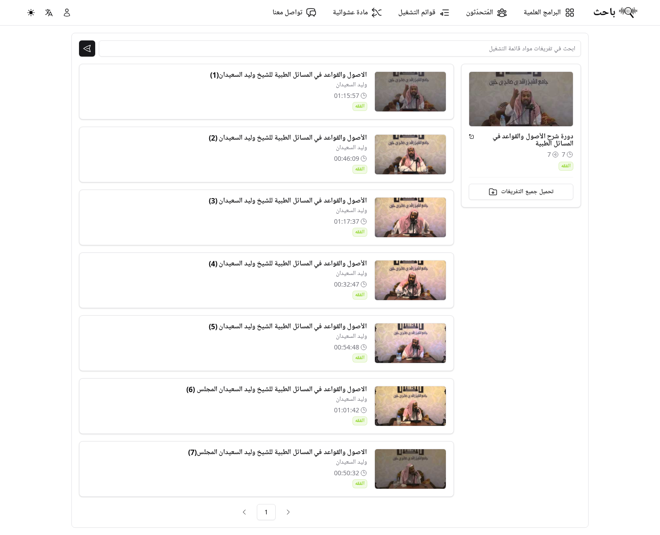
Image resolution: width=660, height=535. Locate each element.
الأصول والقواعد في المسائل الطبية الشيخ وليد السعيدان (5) (288, 326)
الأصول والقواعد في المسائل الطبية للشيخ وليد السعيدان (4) (288, 263)
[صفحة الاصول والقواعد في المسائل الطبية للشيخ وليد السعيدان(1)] (410, 91)
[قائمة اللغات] (49, 12)
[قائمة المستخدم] (67, 12)
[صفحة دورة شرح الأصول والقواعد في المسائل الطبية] (472, 136)
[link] (288, 512)
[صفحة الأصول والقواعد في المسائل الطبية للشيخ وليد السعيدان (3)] (410, 217)
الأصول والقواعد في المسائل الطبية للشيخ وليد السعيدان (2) (288, 137)
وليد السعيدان (351, 84)
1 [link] (266, 512)
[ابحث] (87, 48)
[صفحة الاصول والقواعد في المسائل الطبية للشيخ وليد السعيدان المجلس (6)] (410, 406)
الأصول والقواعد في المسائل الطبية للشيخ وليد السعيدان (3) (288, 200)
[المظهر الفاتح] (31, 12)
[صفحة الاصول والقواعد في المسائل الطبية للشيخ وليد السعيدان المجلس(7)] (410, 469)
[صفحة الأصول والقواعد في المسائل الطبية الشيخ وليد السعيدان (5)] (410, 343)
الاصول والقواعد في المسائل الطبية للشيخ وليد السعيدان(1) (288, 75)
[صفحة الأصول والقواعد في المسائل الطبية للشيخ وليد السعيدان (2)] (410, 154)
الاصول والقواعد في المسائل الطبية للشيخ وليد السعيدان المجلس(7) (277, 452)
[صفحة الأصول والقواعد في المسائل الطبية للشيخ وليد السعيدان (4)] (410, 280)
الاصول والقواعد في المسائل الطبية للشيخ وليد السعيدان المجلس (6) (276, 389)
